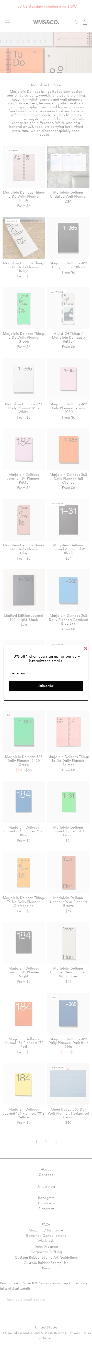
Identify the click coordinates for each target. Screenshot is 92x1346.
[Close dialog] (85, 648)
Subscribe (46, 685)
